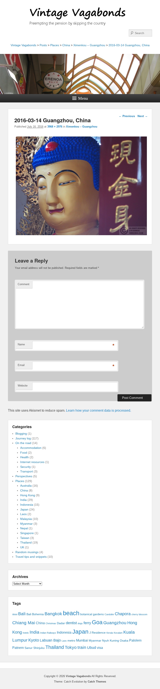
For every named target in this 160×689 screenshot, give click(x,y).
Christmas (51, 623)
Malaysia (26, 519)
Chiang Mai (23, 622)
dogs (80, 623)
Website (23, 385)
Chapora (123, 613)
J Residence (97, 632)
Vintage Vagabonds (23, 45)
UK (22, 547)
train (82, 647)
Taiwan (24, 538)
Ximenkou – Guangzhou (89, 45)
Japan (24, 509)
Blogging (21, 433)
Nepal (24, 528)
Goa (97, 622)
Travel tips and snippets (31, 556)
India (23, 499)
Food (23, 452)
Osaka (124, 640)
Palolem (135, 640)
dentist (71, 623)
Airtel (14, 614)
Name (21, 344)
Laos (23, 514)
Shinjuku (39, 647)
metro (71, 640)
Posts (43, 45)
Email (21, 365)
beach (71, 613)
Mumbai (82, 640)
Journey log (23, 438)
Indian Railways (48, 633)
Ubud (91, 648)
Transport (26, 471)
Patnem (18, 647)
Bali (22, 613)
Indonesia (26, 504)
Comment (23, 284)
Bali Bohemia (35, 614)
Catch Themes (97, 681)
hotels (26, 633)
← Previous (127, 116)
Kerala (109, 633)
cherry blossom (139, 614)
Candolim (109, 614)
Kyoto (33, 640)
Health (24, 457)
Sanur (28, 647)
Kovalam (118, 633)
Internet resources (32, 462)
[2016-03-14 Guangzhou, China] (81, 235)
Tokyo (71, 647)
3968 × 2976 (54, 126)
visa (100, 647)
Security (25, 466)
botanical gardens (92, 614)
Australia (26, 485)
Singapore (27, 533)
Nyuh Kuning (110, 640)
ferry (87, 623)
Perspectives (23, 476)
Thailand (26, 542)
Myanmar (26, 523)
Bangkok (53, 613)
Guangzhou (114, 622)
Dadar (61, 623)
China (66, 45)
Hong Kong (27, 495)
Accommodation (30, 447)
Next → (143, 116)
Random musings (27, 552)
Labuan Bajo (50, 640)
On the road (23, 443)
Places (54, 45)
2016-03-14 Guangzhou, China (129, 45)
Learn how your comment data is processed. (98, 410)
